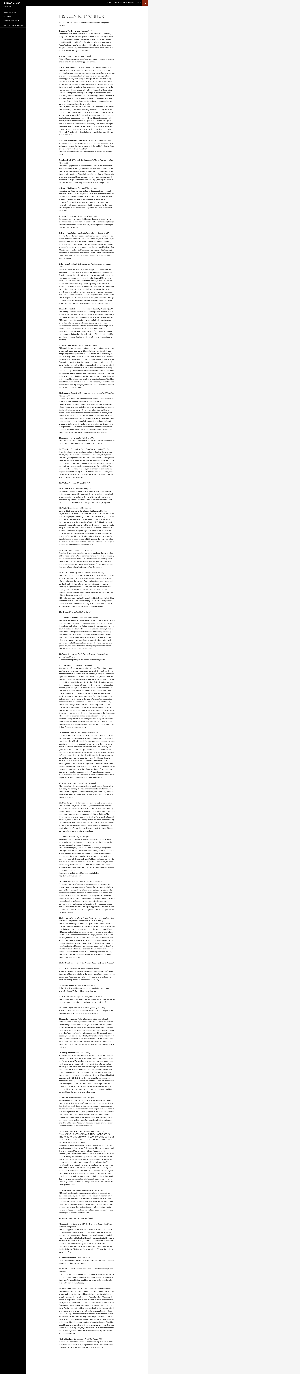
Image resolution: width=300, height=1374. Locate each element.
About (109, 3)
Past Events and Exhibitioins (124, 3)
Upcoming (7, 16)
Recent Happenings (10, 12)
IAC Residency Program (11, 21)
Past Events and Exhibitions (13, 25)
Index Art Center (12, 3)
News (139, 3)
